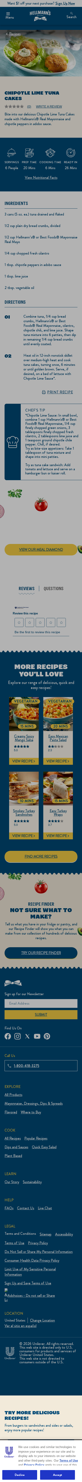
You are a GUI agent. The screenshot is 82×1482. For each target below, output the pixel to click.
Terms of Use (68, 1460)
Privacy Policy (34, 1465)
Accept (57, 1475)
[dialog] (41, 1438)
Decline (20, 1475)
